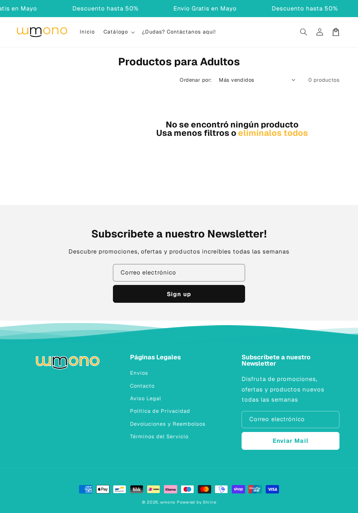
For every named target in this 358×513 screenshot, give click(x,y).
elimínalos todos (273, 133)
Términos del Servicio (159, 436)
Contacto (142, 385)
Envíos (139, 372)
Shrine (209, 502)
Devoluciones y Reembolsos (168, 423)
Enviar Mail (290, 441)
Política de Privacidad (160, 411)
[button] (118, 32)
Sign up (179, 294)
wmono (168, 502)
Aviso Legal (145, 398)
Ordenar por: (196, 79)
